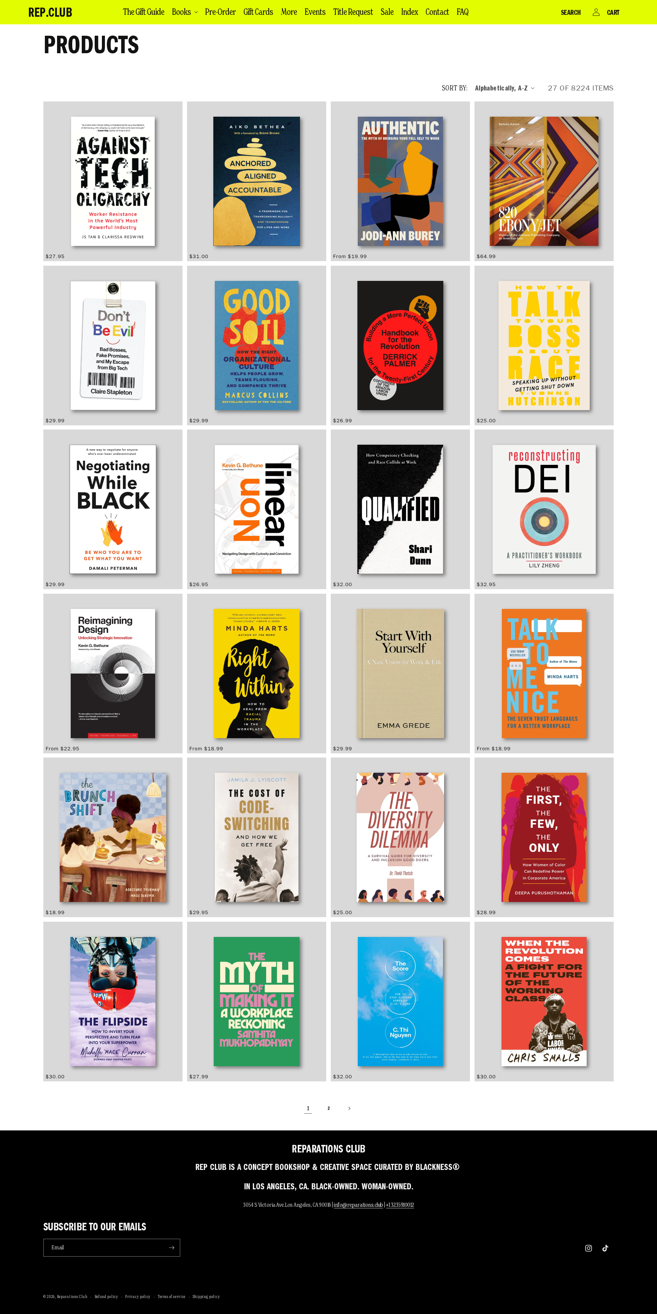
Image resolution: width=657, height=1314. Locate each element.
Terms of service (172, 1296)
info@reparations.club (358, 1204)
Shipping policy (206, 1296)
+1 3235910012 (400, 1204)
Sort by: (455, 87)
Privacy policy (138, 1296)
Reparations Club (72, 1296)
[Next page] (349, 1108)
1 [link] (308, 1108)
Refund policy (106, 1296)
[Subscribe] (171, 1248)
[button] (184, 11)
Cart (613, 12)
